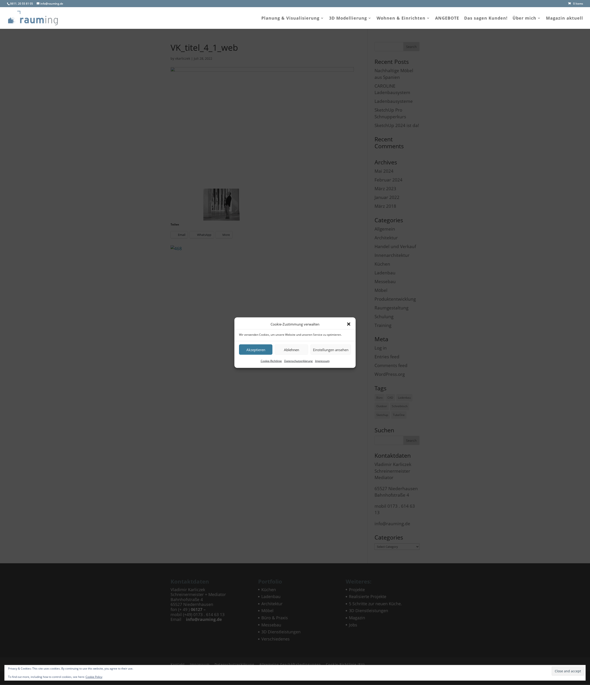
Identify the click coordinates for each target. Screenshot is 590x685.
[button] (348, 324)
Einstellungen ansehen (330, 349)
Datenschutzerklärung (298, 361)
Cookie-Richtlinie (271, 361)
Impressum (322, 361)
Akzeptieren (255, 349)
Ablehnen (291, 349)
